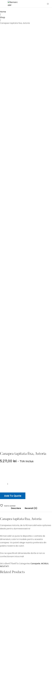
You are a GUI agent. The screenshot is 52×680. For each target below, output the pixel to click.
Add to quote (12, 496)
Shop (2, 17)
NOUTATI (4, 566)
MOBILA (44, 563)
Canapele (35, 563)
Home (3, 11)
